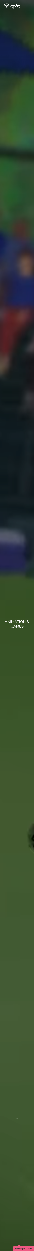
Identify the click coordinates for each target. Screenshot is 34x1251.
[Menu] (29, 5)
